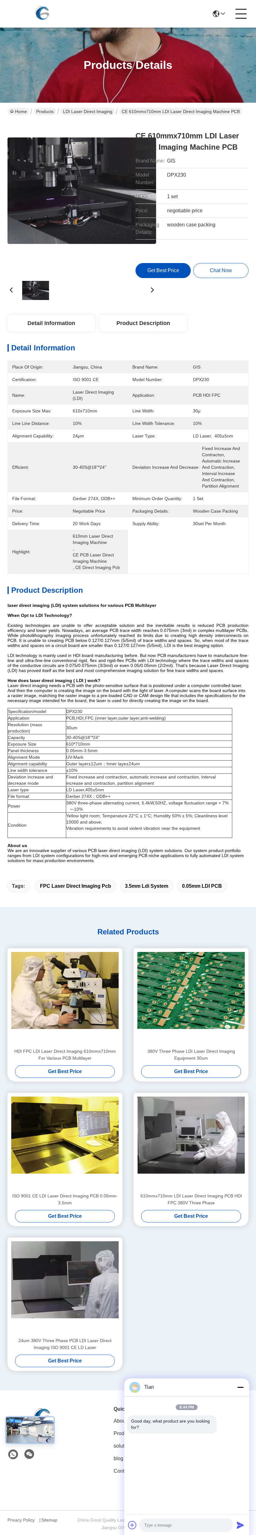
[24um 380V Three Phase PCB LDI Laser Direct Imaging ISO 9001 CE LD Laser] (65, 1287)
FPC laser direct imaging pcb (75, 886)
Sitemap (49, 1519)
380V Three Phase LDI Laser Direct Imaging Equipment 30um (191, 1055)
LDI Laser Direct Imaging (87, 111)
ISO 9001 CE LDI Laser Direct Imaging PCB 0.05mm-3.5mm (65, 1199)
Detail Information (51, 323)
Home (21, 111)
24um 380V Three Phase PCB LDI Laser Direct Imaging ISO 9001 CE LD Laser (64, 1344)
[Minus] (240, 1387)
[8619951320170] (13, 1454)
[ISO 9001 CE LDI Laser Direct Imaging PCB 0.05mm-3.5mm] (65, 1143)
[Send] (240, 1525)
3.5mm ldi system (146, 886)
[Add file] (132, 1525)
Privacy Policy (21, 1519)
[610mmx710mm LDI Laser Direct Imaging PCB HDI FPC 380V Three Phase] (191, 1143)
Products (45, 111)
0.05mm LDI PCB (202, 886)
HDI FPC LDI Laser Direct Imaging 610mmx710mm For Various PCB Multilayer (65, 1055)
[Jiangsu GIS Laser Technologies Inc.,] (41, 13)
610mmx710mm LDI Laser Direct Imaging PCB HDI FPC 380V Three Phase (191, 1199)
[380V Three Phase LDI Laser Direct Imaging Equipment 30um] (191, 998)
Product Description (143, 323)
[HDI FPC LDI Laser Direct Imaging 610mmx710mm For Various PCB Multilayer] (65, 998)
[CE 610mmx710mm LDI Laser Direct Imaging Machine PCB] (81, 197)
